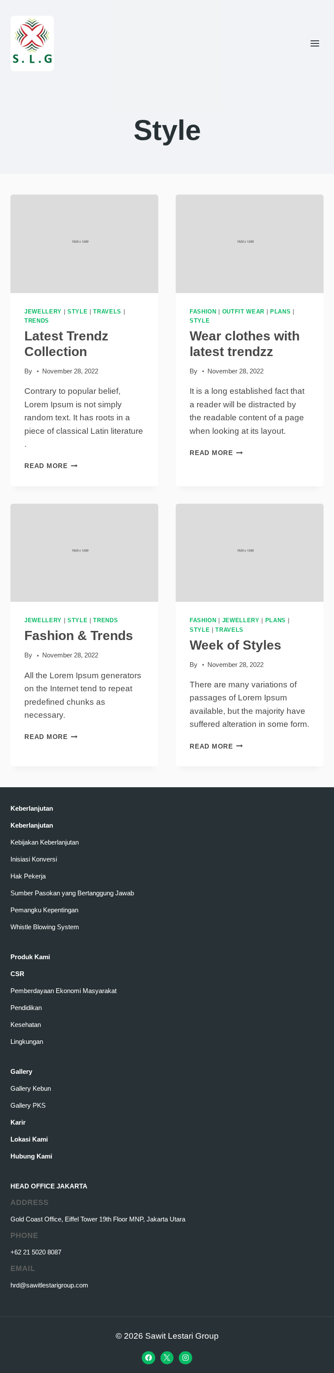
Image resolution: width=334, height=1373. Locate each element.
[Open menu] (315, 43)
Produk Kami (30, 956)
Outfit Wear (243, 311)
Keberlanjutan (31, 808)
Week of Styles (235, 645)
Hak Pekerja (28, 876)
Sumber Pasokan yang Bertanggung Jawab (72, 893)
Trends (36, 320)
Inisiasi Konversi (33, 859)
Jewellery (43, 311)
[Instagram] (185, 1357)
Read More (51, 465)
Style (77, 311)
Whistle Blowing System (44, 927)
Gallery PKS (28, 1105)
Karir (18, 1122)
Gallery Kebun (30, 1088)
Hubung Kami (31, 1156)
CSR (17, 973)
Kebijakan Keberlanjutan (44, 842)
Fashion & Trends (78, 635)
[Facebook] (148, 1357)
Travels (107, 311)
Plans (280, 311)
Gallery (21, 1071)
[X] (167, 1357)
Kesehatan (25, 1024)
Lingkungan (26, 1041)
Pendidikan (26, 1007)
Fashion (203, 311)
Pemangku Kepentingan (44, 910)
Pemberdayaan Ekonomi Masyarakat (63, 990)
